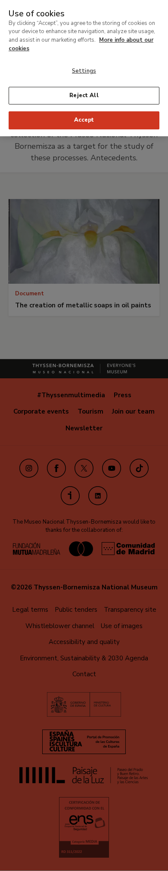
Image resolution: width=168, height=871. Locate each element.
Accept (84, 120)
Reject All (83, 95)
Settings (84, 71)
